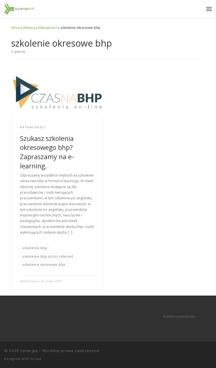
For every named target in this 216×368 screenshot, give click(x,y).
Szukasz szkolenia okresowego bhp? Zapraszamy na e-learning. (47, 152)
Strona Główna (23, 27)
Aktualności (48, 27)
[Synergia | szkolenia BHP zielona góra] (19, 8)
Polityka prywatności (179, 316)
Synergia (29, 350)
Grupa (35, 358)
